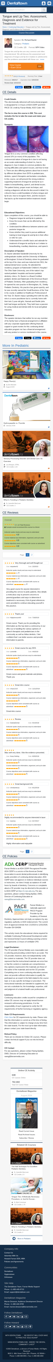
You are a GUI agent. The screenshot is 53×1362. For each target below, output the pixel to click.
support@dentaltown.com (20, 1292)
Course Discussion (26, 33)
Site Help (8, 1283)
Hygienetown (9, 1274)
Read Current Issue (26, 1131)
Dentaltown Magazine (26, 1091)
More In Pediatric (15, 345)
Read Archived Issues (26, 1135)
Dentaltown (8, 1271)
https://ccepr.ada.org (26, 891)
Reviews (20, 76)
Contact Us (8, 1253)
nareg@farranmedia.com (14, 899)
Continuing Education (16, 27)
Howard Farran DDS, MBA (14, 1259)
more (42, 59)
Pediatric (25, 44)
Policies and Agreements (14, 1262)
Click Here (8, 1017)
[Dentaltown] (14, 3)
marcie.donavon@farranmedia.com (23, 1307)
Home (4, 27)
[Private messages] (49, 3)
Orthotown (8, 1277)
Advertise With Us (11, 1256)
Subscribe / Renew (26, 1138)
